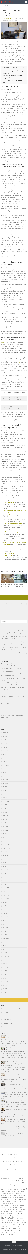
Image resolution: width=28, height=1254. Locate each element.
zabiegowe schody (13, 1232)
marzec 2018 (5, 942)
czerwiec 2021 (6, 862)
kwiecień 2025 (6, 765)
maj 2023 (5, 812)
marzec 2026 (5, 750)
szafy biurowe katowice (18, 1222)
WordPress (11, 1249)
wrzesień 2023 (6, 797)
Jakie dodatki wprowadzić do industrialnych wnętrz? (12, 81)
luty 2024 (5, 787)
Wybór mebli (4, 342)
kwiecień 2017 (6, 981)
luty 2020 (5, 920)
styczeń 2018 (6, 949)
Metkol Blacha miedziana (7, 671)
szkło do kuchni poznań (13, 1226)
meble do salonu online (16, 1199)
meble (17, 58)
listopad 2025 (6, 758)
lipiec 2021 (5, 859)
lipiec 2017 (5, 971)
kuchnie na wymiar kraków (16, 1191)
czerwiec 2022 (6, 823)
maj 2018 (5, 935)
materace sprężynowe (7, 1193)
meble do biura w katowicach (13, 1197)
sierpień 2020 (6, 898)
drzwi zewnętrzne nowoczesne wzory (16, 1187)
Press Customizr (22, 1249)
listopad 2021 (6, 844)
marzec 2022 (5, 830)
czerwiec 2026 (6, 740)
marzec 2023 (5, 819)
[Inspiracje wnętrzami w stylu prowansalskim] (7, 578)
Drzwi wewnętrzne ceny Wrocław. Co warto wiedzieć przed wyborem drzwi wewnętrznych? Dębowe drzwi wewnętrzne (15, 512)
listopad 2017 (6, 956)
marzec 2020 (5, 916)
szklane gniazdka (4, 1226)
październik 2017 (6, 960)
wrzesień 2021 (6, 852)
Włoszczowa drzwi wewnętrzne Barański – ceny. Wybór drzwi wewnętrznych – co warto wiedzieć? (13, 1037)
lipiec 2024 (5, 772)
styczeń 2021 (6, 880)
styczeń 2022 (6, 837)
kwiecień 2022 (6, 826)
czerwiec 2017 (6, 974)
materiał (8, 190)
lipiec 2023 (5, 805)
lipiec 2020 (5, 902)
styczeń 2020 (6, 924)
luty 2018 (5, 945)
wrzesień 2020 (6, 895)
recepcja (11, 1222)
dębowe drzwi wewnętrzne (9, 1189)
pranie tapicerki (17, 1213)
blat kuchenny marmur (14, 1178)
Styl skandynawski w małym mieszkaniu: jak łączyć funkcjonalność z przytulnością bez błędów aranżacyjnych (13, 1063)
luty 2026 (5, 754)
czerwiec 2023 (6, 808)
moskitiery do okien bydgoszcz (14, 1209)
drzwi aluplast (9, 1181)
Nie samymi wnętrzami (8, 1019)
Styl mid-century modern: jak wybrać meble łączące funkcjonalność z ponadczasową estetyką (13, 1121)
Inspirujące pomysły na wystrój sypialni (14, 1101)
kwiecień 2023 (6, 815)
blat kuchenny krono (5, 1178)
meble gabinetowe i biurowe (14, 1201)
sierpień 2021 (6, 855)
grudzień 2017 (6, 953)
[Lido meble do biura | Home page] (9, 2)
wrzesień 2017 (6, 963)
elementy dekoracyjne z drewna (15, 474)
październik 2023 (6, 794)
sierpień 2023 (6, 801)
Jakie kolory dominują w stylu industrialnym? (12, 75)
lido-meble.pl (7, 18)
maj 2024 (5, 776)
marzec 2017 (5, 985)
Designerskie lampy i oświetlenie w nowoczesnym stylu (14, 696)
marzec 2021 (5, 873)
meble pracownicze (15, 1205)
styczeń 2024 (6, 790)
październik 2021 (6, 848)
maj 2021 (5, 866)
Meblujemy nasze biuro (9, 502)
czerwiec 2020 (6, 906)
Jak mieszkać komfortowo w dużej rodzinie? (11, 1161)
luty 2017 (5, 989)
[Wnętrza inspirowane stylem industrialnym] (20, 578)
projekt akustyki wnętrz (14, 1220)
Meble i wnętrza (5, 6)
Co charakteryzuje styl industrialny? (10, 70)
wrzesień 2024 (6, 769)
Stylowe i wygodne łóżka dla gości (13, 1084)
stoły (19, 362)
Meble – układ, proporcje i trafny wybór (12, 1008)
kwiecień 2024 (6, 779)
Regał (4, 403)
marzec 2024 (5, 783)
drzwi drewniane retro (10, 1183)
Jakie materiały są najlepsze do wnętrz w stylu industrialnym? (13, 72)
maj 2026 (5, 743)
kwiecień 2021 (6, 870)
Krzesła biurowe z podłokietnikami (13, 523)
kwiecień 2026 (6, 747)
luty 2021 (5, 877)
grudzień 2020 (6, 884)
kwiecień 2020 (6, 913)
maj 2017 (5, 978)
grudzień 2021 (6, 841)
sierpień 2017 (6, 967)
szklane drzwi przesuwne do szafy (18, 1224)
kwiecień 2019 (6, 927)
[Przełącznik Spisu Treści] (23, 67)
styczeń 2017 (6, 992)
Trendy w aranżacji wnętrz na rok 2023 (10, 1154)
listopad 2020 (6, 888)
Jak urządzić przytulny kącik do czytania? (11, 668)
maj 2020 (5, 909)
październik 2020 (6, 891)
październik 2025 (6, 761)
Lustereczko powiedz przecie (8, 1164)
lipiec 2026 (5, 736)
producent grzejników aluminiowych (11, 1216)
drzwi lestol (19, 1183)
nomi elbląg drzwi (19, 1211)
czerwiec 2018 (6, 931)
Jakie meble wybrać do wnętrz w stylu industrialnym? (11, 77)
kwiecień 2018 (6, 938)
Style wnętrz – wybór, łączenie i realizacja (12, 1026)
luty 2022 (5, 833)
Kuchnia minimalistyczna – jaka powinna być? (16, 1092)
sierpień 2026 (6, 732)
